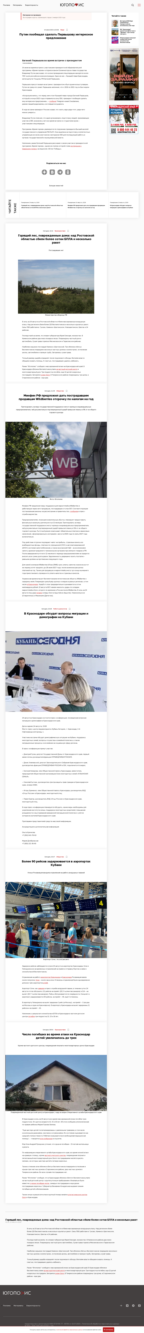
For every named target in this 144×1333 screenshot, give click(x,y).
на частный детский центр (66, 369)
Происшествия (60, 231)
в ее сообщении (46, 1139)
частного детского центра (55, 1155)
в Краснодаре (32, 584)
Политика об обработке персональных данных (100, 1324)
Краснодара (67, 977)
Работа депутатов (60, 609)
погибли (31, 1016)
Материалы (17, 5)
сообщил (52, 101)
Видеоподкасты (31, 5)
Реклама (6, 5)
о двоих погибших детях (39, 1183)
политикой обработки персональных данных (70, 1329)
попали (39, 593)
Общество (60, 391)
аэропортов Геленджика (50, 977)
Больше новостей (56, 186)
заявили (41, 988)
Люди (62, 30)
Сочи (37, 980)
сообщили (74, 511)
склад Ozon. (45, 375)
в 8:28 (45, 983)
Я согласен (108, 1330)
